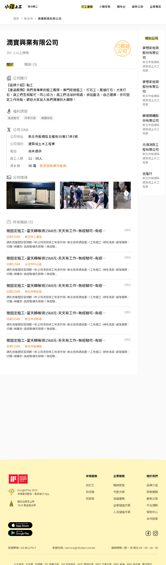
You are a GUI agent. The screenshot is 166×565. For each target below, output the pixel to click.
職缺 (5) (30, 64)
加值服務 (119, 498)
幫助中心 (152, 512)
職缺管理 (119, 485)
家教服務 (152, 492)
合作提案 (152, 518)
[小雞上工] (13, 6)
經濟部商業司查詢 (53, 165)
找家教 (90, 498)
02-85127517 (28, 548)
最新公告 (137, 6)
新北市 (28, 18)
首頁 (16, 18)
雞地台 (121, 6)
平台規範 (152, 505)
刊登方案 (119, 492)
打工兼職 (87, 6)
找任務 (90, 492)
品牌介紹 (152, 485)
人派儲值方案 (121, 512)
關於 (10, 64)
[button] (126, 193)
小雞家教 (105, 6)
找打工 (90, 485)
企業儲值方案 (121, 505)
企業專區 (155, 6)
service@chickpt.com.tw (80, 548)
